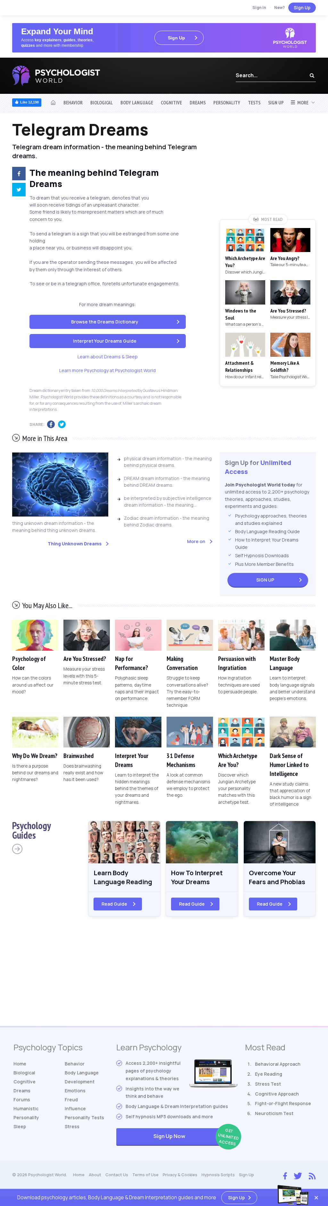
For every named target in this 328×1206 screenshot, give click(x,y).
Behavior (73, 102)
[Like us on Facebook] (285, 1174)
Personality (226, 102)
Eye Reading (268, 1074)
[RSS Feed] (312, 1175)
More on (196, 541)
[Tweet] (16, 190)
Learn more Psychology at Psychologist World (107, 370)
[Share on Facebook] (16, 174)
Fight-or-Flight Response (283, 1103)
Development (79, 1082)
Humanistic (25, 1108)
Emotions (75, 1091)
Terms (145, 1174)
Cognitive (171, 102)
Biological (101, 102)
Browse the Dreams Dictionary (104, 322)
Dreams (198, 102)
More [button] (301, 102)
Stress (72, 1126)
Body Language (136, 102)
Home (19, 1064)
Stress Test (268, 1084)
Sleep (19, 1126)
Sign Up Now (195, 1137)
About (95, 1174)
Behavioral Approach (277, 1064)
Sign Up (302, 7)
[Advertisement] (268, 167)
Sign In (259, 7)
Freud (71, 1099)
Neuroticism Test (274, 1113)
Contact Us (116, 1174)
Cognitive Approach (277, 1094)
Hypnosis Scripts (218, 1174)
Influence (75, 1108)
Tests (254, 102)
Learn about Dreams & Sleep (108, 357)
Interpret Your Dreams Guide (104, 341)
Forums (21, 1099)
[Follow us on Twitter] (297, 1175)
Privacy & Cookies (180, 1174)
